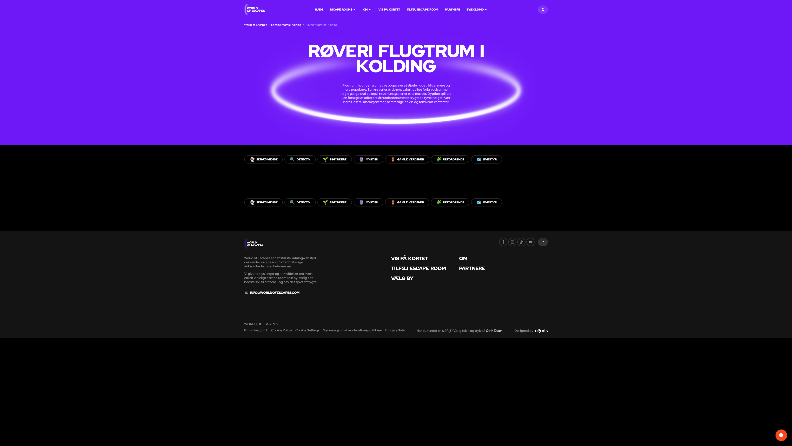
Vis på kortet (389, 9)
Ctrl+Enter (494, 331)
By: (475, 9)
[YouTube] (530, 242)
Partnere (452, 9)
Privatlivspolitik (256, 330)
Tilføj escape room (422, 9)
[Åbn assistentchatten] (781, 435)
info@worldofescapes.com (274, 293)
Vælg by (402, 278)
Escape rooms (341, 9)
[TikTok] (521, 242)
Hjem (319, 9)
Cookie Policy (281, 330)
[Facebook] (503, 242)
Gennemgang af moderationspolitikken (352, 330)
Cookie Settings (307, 330)
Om (365, 9)
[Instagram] (512, 242)
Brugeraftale (395, 330)
